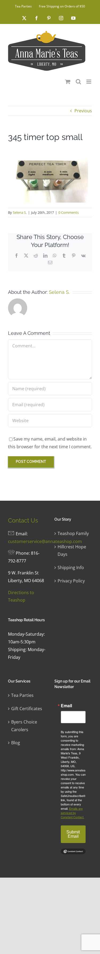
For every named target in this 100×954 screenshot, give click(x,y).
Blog (15, 743)
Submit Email (73, 834)
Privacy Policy (71, 581)
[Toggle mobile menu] (89, 81)
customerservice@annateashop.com (45, 541)
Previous (83, 111)
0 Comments (68, 212)
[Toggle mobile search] (78, 81)
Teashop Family (73, 533)
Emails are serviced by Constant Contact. (72, 812)
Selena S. (20, 212)
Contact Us (23, 520)
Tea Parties (22, 695)
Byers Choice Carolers (24, 726)
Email (66, 706)
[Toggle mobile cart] (67, 81)
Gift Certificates (26, 709)
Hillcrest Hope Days (72, 550)
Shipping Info (71, 567)
